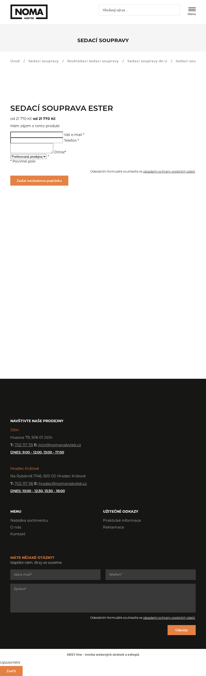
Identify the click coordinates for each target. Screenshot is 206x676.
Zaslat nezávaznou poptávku (39, 180)
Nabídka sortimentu (29, 521)
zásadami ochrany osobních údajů (169, 171)
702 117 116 (24, 484)
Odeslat (181, 630)
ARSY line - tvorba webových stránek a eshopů (103, 654)
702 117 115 (24, 445)
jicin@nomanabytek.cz (59, 445)
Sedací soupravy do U (147, 61)
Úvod (15, 61)
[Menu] (192, 9)
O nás (15, 528)
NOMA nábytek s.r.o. (28, 12)
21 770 (18, 119)
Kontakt (17, 534)
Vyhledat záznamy (174, 10)
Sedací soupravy (43, 61)
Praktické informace (122, 521)
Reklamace (113, 528)
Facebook (107, 542)
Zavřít (11, 670)
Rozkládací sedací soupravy (93, 61)
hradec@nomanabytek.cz (63, 484)
